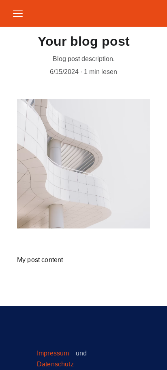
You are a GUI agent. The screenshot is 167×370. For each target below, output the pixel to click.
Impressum (53, 353)
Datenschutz (55, 364)
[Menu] (18, 13)
